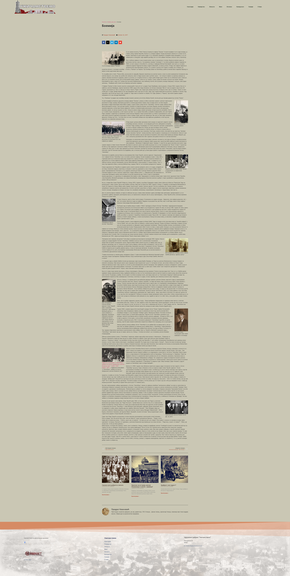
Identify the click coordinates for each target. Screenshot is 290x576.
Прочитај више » (106, 494)
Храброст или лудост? (168, 485)
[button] (103, 42)
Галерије (250, 6)
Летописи (229, 6)
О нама (260, 6)
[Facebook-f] (25, 542)
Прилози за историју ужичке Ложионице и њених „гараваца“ (142, 486)
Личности (212, 6)
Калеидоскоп (240, 6)
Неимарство (201, 6)
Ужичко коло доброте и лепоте (112, 485)
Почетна (104, 22)
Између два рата (111, 22)
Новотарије (190, 6)
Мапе (220, 6)
